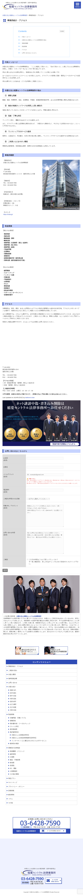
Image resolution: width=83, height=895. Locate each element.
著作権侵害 (13, 729)
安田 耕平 (13, 701)
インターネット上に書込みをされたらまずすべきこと (29, 740)
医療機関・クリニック (17, 751)
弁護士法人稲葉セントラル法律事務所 (29, 616)
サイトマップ (12, 782)
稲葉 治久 (13, 690)
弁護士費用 (12, 674)
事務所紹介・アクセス (15, 666)
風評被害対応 (14, 732)
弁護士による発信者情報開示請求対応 (24, 738)
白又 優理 (13, 704)
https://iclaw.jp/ (8, 214)
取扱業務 (24, 46)
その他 (10, 803)
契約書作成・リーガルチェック (20, 723)
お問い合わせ (12, 682)
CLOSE (62, 31)
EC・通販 (13, 768)
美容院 (12, 765)
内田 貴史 (13, 698)
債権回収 (13, 720)
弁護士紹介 (12, 687)
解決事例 (11, 794)
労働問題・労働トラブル (18, 718)
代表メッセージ (26, 36)
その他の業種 (14, 774)
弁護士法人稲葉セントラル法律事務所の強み (34, 40)
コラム (10, 799)
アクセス (24, 49)
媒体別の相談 (14, 743)
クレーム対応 (14, 726)
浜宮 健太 (13, 693)
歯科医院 (13, 754)
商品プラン (12, 778)
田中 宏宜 (13, 696)
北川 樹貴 (13, 707)
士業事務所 (13, 771)
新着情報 (11, 790)
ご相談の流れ (12, 670)
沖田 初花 (13, 710)
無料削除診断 (12, 678)
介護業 (12, 757)
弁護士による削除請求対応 (20, 735)
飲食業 (12, 762)
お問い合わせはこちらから (29, 53)
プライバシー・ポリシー (16, 786)
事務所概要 (25, 43)
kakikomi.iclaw (30, 397)
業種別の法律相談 (14, 748)
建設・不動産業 (15, 760)
